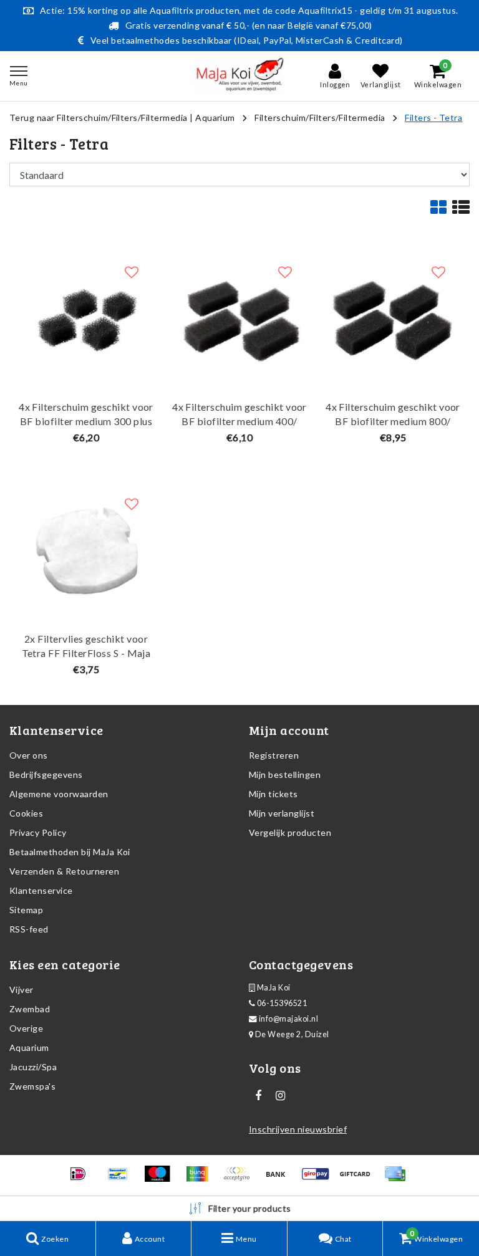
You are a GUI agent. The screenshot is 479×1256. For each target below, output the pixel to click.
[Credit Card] (398, 1179)
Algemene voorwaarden (59, 794)
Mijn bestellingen (285, 774)
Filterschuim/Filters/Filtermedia (319, 117)
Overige (26, 1028)
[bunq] (201, 1179)
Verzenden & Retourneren (64, 871)
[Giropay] (319, 1179)
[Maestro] (161, 1179)
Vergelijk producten (290, 832)
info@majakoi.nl (288, 1018)
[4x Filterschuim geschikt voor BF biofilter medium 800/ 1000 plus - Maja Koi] (393, 318)
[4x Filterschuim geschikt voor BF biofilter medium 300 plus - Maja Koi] (86, 318)
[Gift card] (359, 1179)
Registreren (274, 755)
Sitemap (26, 909)
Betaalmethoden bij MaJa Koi (69, 851)
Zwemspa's (32, 1086)
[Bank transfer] (279, 1179)
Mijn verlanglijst (281, 813)
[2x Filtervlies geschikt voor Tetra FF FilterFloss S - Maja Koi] (86, 549)
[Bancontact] (122, 1179)
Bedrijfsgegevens (46, 774)
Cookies (26, 813)
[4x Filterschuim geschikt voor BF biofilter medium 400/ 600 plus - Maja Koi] (239, 318)
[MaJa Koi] (239, 76)
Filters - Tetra (433, 117)
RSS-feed (29, 929)
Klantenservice (41, 890)
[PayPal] (240, 1179)
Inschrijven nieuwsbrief (298, 1129)
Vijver (21, 989)
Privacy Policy (38, 832)
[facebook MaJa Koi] (258, 1095)
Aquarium (215, 117)
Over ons (28, 755)
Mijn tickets (273, 794)
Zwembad (29, 1009)
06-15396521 (281, 1003)
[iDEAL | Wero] (82, 1179)
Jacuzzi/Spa (33, 1067)
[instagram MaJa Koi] (280, 1095)
